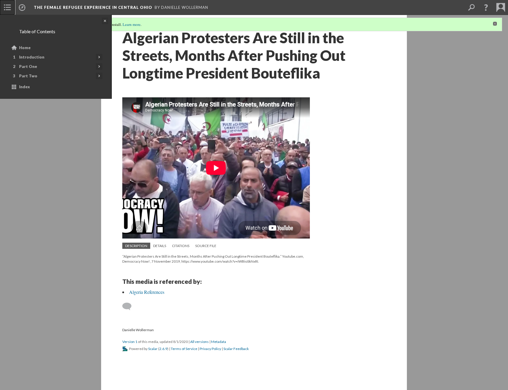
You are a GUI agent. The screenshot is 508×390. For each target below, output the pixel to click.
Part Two (28, 76)
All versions (199, 341)
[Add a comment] (129, 306)
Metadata (218, 341)
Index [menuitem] (24, 86)
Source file (205, 246)
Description (136, 246)
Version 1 (129, 341)
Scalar (153, 348)
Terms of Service (184, 348)
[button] (486, 7)
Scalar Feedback (236, 348)
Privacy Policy (210, 348)
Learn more (132, 24)
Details (159, 246)
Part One (28, 66)
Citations (180, 246)
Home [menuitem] (25, 47)
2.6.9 (163, 348)
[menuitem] (7, 7)
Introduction (31, 57)
